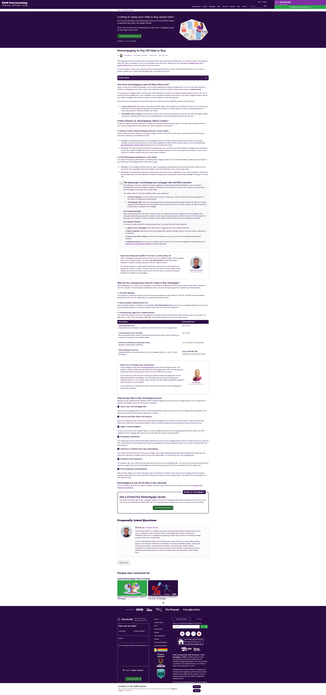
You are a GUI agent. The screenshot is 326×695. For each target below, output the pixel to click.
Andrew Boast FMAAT (196, 270)
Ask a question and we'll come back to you (133, 647)
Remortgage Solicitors (127, 10)
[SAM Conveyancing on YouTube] (199, 634)
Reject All (196, 690)
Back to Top (124, 563)
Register (265, 2)
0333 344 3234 (285, 2)
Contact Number (139, 631)
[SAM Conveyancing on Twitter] (188, 634)
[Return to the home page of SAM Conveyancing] (15, 4)
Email (121, 638)
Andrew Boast (127, 55)
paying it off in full (123, 65)
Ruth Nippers (196, 382)
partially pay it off (195, 63)
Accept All (196, 686)
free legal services (147, 367)
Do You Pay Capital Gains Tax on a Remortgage (160, 583)
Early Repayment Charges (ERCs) (133, 145)
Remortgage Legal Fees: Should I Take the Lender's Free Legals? (193, 583)
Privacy (140, 670)
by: (118, 55)
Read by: (152, 55)
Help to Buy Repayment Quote (129, 36)
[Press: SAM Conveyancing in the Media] (163, 609)
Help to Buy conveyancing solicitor (138, 244)
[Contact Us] (300, 7)
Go (265, 6)
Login (259, 2)
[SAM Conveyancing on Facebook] (193, 634)
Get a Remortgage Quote (163, 507)
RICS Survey (199, 619)
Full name (122, 631)
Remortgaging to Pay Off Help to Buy (130, 581)
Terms (133, 670)
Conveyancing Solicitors (181, 619)
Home (118, 10)
